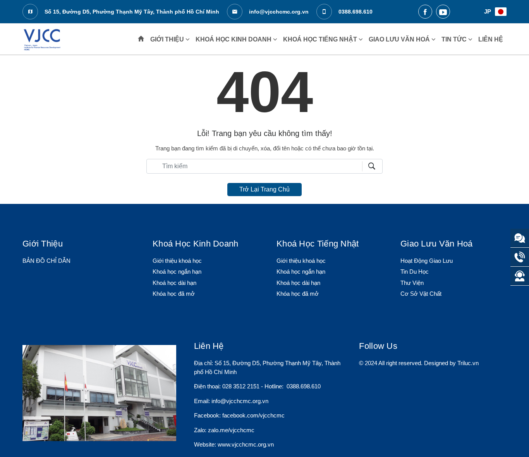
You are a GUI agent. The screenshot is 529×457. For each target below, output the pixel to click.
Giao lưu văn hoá (400, 39)
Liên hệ (490, 39)
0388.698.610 (355, 12)
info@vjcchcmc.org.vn (278, 12)
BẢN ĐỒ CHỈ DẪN (46, 260)
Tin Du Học (414, 271)
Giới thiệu (167, 39)
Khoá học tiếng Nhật (321, 39)
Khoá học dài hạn (174, 282)
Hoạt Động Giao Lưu (426, 260)
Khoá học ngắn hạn (177, 271)
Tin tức (454, 39)
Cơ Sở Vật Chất (420, 293)
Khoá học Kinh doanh (234, 39)
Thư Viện (412, 282)
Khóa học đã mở (174, 293)
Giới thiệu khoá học (177, 260)
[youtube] (443, 12)
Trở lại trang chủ (264, 189)
